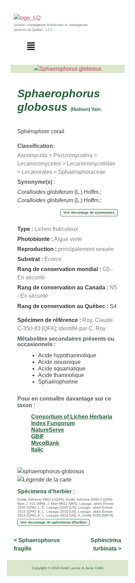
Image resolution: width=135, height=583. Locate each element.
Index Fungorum (53, 423)
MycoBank (45, 443)
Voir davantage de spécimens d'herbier (53, 522)
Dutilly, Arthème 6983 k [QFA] (40, 499)
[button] (31, 46)
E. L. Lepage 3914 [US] (57, 515)
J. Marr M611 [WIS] (62, 503)
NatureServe (47, 430)
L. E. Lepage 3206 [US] (57, 507)
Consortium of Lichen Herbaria (71, 417)
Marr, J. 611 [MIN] (31, 503)
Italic (37, 449)
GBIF (37, 436)
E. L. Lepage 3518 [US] (57, 511)
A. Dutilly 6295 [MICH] (95, 515)
